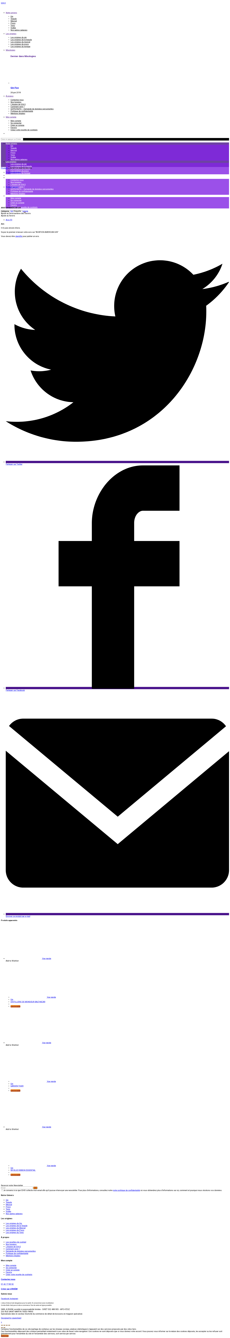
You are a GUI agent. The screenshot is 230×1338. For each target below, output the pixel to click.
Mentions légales (18, 194)
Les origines (11, 162)
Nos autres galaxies (19, 159)
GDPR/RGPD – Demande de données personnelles (32, 189)
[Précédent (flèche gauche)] (2, 1327)
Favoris (14, 205)
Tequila (14, 148)
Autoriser (5, 1336)
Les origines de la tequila (21, 166)
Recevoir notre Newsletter (12, 1185)
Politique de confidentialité (22, 191)
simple (25, 211)
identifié (18, 236)
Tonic (13, 155)
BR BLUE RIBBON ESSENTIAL (23, 1170)
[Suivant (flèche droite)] (4, 1327)
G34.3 (3, 3)
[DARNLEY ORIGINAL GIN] (12, 199)
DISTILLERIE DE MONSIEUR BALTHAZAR (28, 1002)
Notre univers (11, 143)
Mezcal (14, 150)
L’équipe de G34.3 (18, 184)
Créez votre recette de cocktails (24, 207)
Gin (12, 146)
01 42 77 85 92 (7, 1284)
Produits (4, 168)
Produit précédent (13, 172)
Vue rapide (46, 958)
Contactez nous (8, 1279)
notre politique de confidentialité (126, 1190)
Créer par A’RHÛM (9, 1289)
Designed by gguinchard (11, 1318)
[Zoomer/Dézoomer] (9, 1325)
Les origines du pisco (20, 171)
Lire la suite (15, 1006)
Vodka (13, 157)
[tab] (117, 220)
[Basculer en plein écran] (7, 1325)
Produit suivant (12, 187)
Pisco (13, 153)
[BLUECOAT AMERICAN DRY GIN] (12, 185)
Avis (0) (9, 220)
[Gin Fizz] (28, 83)
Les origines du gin (19, 164)
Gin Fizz (15, 87)
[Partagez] (4, 1325)
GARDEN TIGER (17, 1086)
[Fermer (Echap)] (2, 1325)
